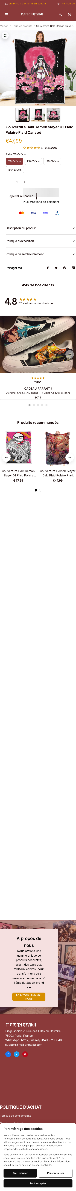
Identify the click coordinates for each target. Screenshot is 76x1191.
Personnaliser (55, 1173)
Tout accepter (38, 1183)
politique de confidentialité (36, 1165)
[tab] (29, 405)
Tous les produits (22, 25)
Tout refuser (20, 1173)
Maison (4, 25)
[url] (41, 1040)
